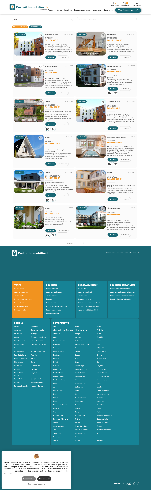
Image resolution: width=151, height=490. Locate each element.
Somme (99, 426)
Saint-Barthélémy (37, 379)
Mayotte (34, 373)
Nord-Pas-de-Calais (38, 351)
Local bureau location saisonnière (122, 296)
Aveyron (78, 337)
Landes (99, 387)
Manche (100, 398)
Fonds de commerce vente (23, 299)
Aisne (77, 326)
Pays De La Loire (20, 355)
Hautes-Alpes (80, 376)
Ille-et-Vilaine (102, 380)
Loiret (55, 394)
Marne (55, 401)
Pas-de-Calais (58, 415)
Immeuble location (53, 303)
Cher (99, 344)
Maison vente (19, 288)
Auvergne (17, 330)
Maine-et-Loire (80, 398)
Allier (99, 326)
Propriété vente (19, 303)
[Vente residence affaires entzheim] (29, 44)
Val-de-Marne (80, 433)
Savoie (77, 423)
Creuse (77, 351)
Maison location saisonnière (120, 288)
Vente (59, 10)
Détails (52, 57)
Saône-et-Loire (102, 419)
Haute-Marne (58, 373)
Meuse (77, 405)
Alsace (16, 326)
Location (68, 10)
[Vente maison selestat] (29, 146)
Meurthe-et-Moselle (60, 405)
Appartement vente (21, 292)
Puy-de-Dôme (80, 415)
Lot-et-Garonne (103, 394)
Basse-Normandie (37, 330)
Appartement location (54, 292)
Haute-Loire (101, 369)
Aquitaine (34, 326)
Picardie (34, 355)
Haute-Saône (80, 373)
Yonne (77, 440)
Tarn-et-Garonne (81, 430)
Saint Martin (18, 379)
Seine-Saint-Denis (81, 426)
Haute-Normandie (37, 341)
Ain (54, 326)
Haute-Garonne (81, 369)
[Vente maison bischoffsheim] (29, 110)
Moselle (56, 408)
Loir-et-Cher (57, 390)
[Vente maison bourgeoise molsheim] (91, 75)
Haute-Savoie (102, 373)
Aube (99, 334)
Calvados (78, 341)
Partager (64, 57)
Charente (56, 344)
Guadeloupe (35, 366)
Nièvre (77, 408)
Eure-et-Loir (101, 358)
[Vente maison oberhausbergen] (29, 181)
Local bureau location (54, 310)
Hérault (78, 380)
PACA (33, 358)
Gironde (56, 366)
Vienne (99, 437)
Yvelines (100, 440)
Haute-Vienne (58, 376)
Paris (99, 412)
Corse (33, 362)
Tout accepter (44, 479)
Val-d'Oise (57, 433)
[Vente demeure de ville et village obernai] (91, 146)
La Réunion (35, 369)
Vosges (55, 440)
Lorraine (34, 348)
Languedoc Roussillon (39, 344)
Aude (55, 337)
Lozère (55, 398)
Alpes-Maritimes (81, 330)
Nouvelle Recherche (20, 27)
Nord (99, 408)
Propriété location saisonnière (121, 299)
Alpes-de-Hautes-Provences (63, 330)
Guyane (17, 369)
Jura (54, 387)
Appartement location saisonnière (122, 292)
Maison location (52, 288)
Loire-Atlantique (103, 390)
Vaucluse (56, 437)
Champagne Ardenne (38, 337)
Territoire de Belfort (104, 430)
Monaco (17, 382)
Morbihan (100, 405)
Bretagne (34, 334)
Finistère (56, 362)
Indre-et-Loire (80, 383)
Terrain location (52, 296)
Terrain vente (19, 296)
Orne (77, 412)
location (49, 299)
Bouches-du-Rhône (60, 341)
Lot (76, 394)
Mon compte (137, 5)
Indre (55, 383)
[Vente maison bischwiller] (91, 181)
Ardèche (100, 330)
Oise (54, 412)
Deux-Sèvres (101, 351)
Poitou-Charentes (20, 358)
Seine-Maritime (58, 426)
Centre (16, 337)
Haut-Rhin (57, 369)
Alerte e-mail (115, 5)
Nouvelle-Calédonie (38, 386)
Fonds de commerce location (56, 306)
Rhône (77, 419)
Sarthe (55, 423)
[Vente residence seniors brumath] (91, 217)
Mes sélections (125, 4)
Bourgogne (18, 334)
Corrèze (56, 348)
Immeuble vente (20, 310)
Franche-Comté (20, 341)
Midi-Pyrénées (19, 351)
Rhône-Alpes (18, 362)
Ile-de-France (19, 344)
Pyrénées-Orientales (60, 419)
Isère (98, 383)
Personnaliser (28, 479)
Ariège (77, 334)
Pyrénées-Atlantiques (105, 415)
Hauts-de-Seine (59, 380)
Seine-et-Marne (102, 423)
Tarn (54, 430)
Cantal (99, 341)
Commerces (108, 10)
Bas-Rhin (100, 337)
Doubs (77, 355)
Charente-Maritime (82, 344)
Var (98, 433)
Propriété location (52, 313)
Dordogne (56, 355)
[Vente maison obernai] (29, 217)
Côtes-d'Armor (58, 351)
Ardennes (56, 334)
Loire (77, 390)
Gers (98, 362)
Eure (76, 358)
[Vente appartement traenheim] (91, 44)
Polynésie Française (21, 386)
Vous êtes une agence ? (128, 10)
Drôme (99, 355)
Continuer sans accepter (36, 484)
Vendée (78, 437)
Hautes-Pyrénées (103, 376)
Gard (77, 362)
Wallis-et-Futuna (37, 382)
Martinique (18, 366)
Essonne (56, 358)
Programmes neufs (82, 10)
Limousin (17, 348)
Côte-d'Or (100, 348)
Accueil (51, 10)
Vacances (97, 10)
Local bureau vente (21, 306)
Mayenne (100, 401)
